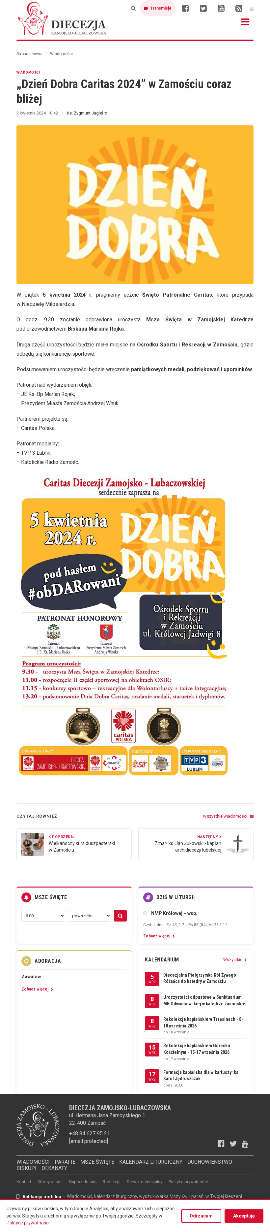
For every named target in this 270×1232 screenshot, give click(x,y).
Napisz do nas (82, 1181)
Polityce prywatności (28, 1222)
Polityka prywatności (188, 1181)
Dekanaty (54, 1168)
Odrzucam (201, 1215)
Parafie (65, 1162)
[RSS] (239, 8)
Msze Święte (97, 1162)
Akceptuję (244, 1215)
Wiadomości (61, 53)
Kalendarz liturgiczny (150, 1162)
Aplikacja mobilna (41, 1196)
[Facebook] (185, 8)
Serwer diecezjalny (144, 1181)
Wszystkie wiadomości (225, 816)
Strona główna (29, 53)
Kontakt (23, 1181)
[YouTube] (221, 8)
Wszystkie (233, 959)
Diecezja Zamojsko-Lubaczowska (62, 18)
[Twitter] (203, 8)
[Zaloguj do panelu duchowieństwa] (252, 8)
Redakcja (112, 1181)
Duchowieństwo (209, 1162)
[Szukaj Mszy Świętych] (120, 916)
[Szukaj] (133, 8)
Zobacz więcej (157, 936)
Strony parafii (50, 1181)
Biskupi (26, 1168)
